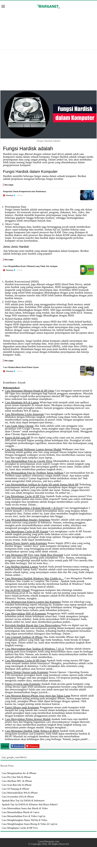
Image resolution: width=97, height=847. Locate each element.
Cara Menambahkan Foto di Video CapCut (23, 816)
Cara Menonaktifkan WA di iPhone (20, 792)
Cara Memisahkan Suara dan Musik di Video (25, 808)
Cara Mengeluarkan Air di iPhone (19, 773)
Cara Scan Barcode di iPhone (17, 784)
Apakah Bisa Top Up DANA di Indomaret (23, 800)
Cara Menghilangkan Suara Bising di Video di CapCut (29, 824)
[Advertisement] (48, 29)
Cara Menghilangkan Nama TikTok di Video (24, 820)
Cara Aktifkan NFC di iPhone (17, 781)
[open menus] (3, 7)
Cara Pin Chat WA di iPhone (16, 777)
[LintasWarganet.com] (48, 6)
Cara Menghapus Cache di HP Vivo (20, 827)
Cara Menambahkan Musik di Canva (20, 812)
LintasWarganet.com (48, 841)
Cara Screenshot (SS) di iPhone (18, 796)
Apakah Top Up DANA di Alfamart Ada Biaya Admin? (30, 804)
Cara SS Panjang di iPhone (15, 788)
